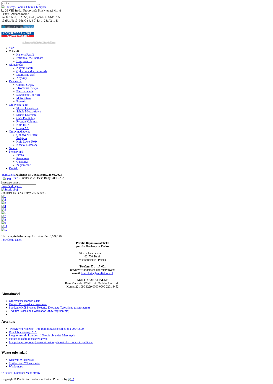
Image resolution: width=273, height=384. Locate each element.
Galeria (11, 174)
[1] (3, 196)
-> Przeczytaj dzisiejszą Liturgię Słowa (38, 42)
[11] (4, 226)
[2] (3, 199)
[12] (4, 229)
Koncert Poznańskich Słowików (28, 304)
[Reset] (38, 4)
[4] (3, 206)
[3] (3, 202)
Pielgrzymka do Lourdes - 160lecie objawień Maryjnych (42, 335)
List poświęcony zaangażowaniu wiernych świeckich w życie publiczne (51, 342)
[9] (3, 223)
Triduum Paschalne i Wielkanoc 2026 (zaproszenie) (39, 310)
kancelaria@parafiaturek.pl (97, 273)
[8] (3, 219)
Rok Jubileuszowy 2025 (23, 332)
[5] (3, 209)
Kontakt (19, 372)
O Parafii (6, 372)
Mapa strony (33, 372)
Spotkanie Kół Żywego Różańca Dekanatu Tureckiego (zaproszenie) (49, 307)
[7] (3, 216)
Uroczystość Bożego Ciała (24, 300)
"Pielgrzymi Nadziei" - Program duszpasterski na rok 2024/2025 (46, 328)
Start (4, 174)
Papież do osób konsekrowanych (28, 338)
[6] (3, 212)
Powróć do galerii (11, 186)
